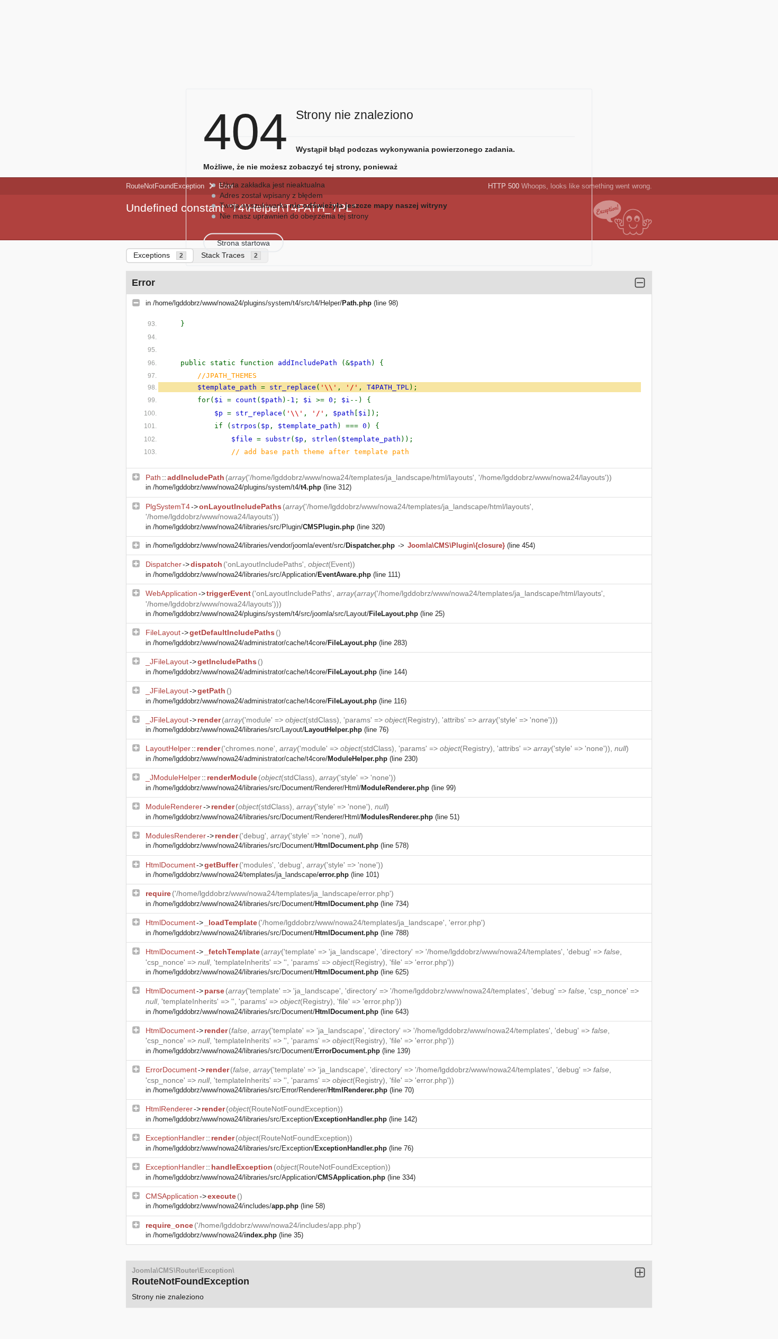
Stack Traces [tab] (229, 255)
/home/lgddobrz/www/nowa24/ (215, 1235)
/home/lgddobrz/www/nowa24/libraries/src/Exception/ (270, 1119)
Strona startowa (243, 243)
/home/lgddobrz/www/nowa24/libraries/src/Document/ (265, 845)
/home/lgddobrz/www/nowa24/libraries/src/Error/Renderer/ (270, 1090)
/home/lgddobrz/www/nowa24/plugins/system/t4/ (237, 487)
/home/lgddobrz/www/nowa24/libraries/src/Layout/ (257, 730)
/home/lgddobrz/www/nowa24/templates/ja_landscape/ (251, 875)
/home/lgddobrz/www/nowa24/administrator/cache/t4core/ (265, 643)
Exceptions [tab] (158, 255)
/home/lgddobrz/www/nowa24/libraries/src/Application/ (262, 574)
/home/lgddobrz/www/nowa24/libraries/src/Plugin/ (254, 527)
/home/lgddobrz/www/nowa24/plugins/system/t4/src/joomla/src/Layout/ (285, 614)
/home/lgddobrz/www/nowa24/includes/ (225, 1206)
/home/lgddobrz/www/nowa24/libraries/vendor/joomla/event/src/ (274, 545)
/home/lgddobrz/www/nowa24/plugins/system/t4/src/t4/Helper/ (262, 303)
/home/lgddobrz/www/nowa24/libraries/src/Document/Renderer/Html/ (291, 788)
